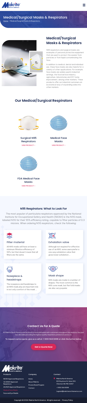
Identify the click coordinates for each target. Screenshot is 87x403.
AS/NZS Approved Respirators (14, 387)
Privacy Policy (67, 400)
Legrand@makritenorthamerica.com (69, 391)
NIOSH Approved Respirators (13, 379)
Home (5, 21)
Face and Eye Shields (10, 393)
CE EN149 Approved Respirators (10, 383)
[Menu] (84, 5)
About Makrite (33, 382)
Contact (31, 388)
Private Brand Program (36, 385)
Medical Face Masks (10, 390)
